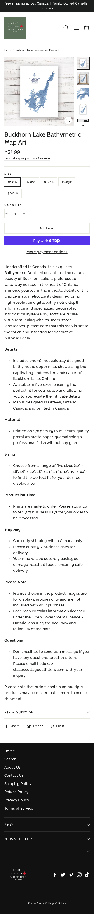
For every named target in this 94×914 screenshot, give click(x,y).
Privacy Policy (16, 800)
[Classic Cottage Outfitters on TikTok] (87, 874)
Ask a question (19, 712)
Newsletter (18, 839)
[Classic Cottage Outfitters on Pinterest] (71, 874)
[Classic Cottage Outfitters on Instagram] (79, 874)
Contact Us (14, 775)
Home (8, 50)
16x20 (30, 182)
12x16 (12, 182)
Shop (10, 825)
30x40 (13, 193)
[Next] (83, 124)
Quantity (13, 205)
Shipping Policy (17, 784)
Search (10, 759)
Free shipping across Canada (27, 158)
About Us (12, 767)
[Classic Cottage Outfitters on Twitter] (63, 874)
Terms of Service (18, 808)
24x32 (67, 182)
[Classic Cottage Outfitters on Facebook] (54, 874)
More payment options (47, 252)
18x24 (49, 182)
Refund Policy (16, 792)
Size (8, 173)
